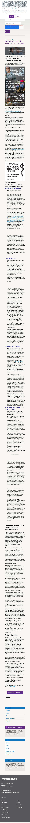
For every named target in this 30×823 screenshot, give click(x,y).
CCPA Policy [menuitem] (4, 814)
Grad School (9, 721)
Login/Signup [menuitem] (4, 809)
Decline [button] (18, 16)
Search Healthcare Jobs (15, 727)
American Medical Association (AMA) (15, 217)
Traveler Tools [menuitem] (19, 805)
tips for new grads (10, 718)
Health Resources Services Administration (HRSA (15, 218)
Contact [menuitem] (18, 802)
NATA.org (12, 686)
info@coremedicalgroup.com (12, 792)
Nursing (8, 715)
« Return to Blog (9, 39)
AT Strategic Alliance (18, 361)
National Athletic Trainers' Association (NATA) (14, 110)
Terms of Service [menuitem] (5, 817)
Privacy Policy (15, 8)
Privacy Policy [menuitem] (5, 812)
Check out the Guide (15, 692)
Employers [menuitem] (4, 805)
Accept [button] (11, 16)
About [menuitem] (17, 800)
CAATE (20, 359)
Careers (8, 710)
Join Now (11, 760)
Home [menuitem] (3, 800)
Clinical (7, 713)
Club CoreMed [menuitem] (5, 807)
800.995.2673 (8, 790)
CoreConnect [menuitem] (19, 807)
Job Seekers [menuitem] (4, 802)
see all (6, 722)
